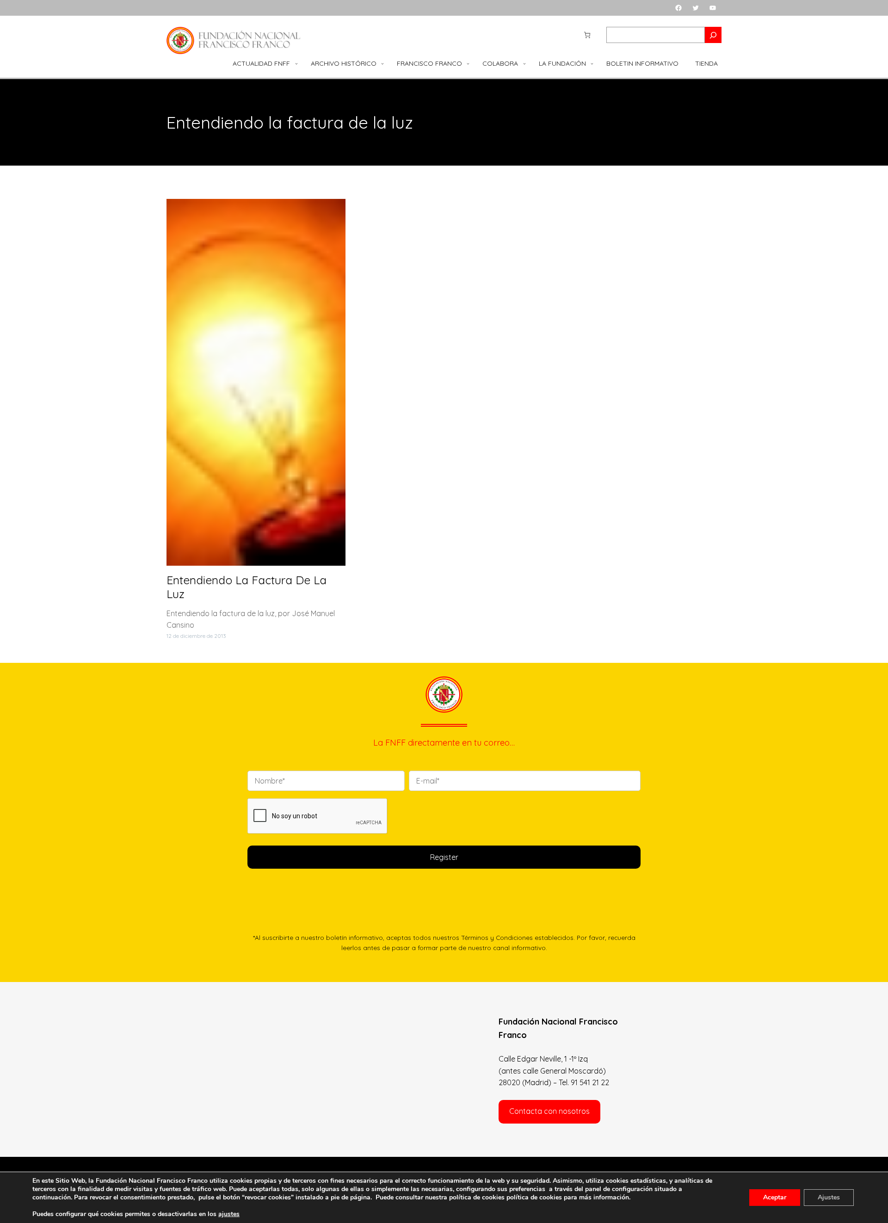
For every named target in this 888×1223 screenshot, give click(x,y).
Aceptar (774, 1197)
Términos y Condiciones (497, 937)
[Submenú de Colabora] (524, 63)
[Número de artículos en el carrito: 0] (587, 35)
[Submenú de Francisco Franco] (468, 63)
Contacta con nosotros (549, 1111)
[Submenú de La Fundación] (592, 63)
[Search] (713, 35)
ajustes (229, 1214)
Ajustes (829, 1197)
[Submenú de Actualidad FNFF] (296, 63)
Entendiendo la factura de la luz (246, 587)
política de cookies (534, 1197)
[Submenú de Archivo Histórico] (382, 63)
